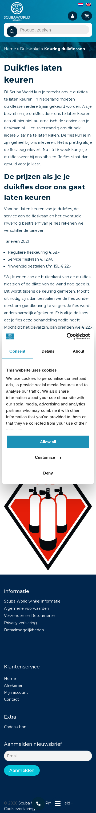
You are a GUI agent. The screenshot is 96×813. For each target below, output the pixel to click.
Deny (48, 473)
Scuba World (30, 803)
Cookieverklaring (19, 808)
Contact (11, 699)
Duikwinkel (30, 48)
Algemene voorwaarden (26, 608)
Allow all (48, 442)
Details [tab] (48, 351)
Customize (45, 457)
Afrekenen (13, 685)
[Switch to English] (88, 4)
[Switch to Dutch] (81, 4)
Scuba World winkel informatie (32, 601)
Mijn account (16, 692)
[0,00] (86, 16)
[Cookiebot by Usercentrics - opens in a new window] (68, 336)
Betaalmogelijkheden (24, 630)
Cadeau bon (15, 726)
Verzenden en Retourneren (29, 615)
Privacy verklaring (20, 622)
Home (10, 48)
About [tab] (79, 351)
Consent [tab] (17, 351)
